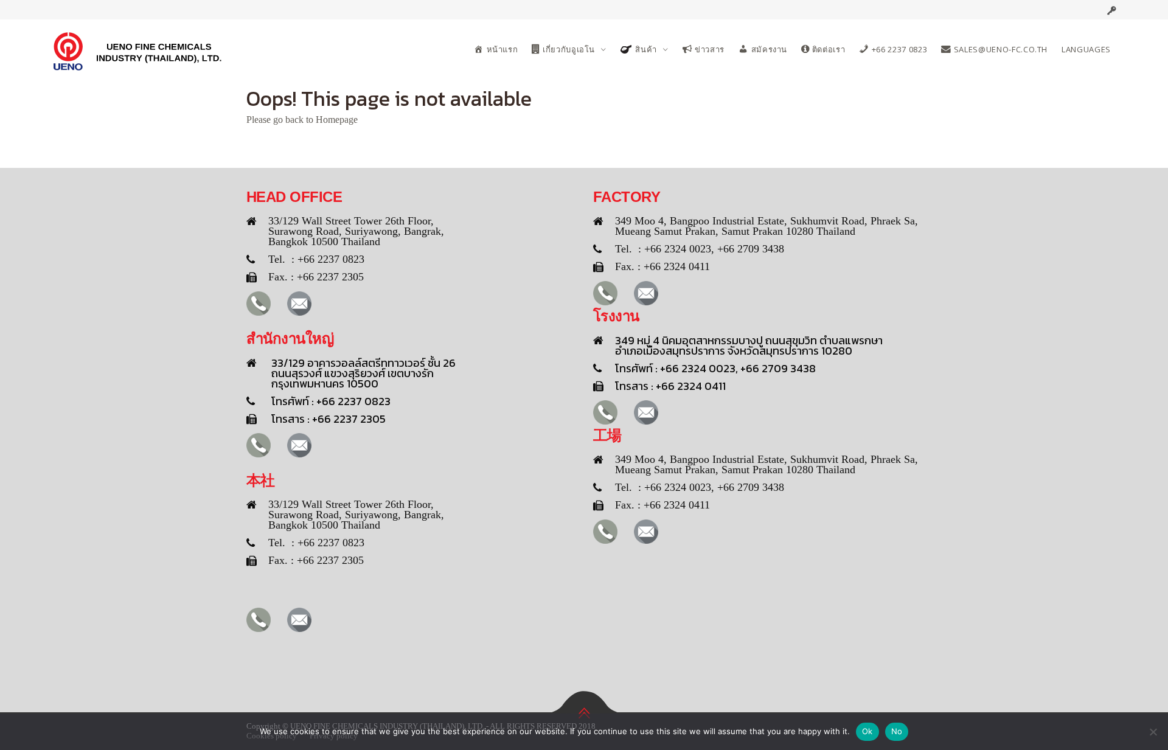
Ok (867, 731)
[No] (1153, 732)
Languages (1086, 49)
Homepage (337, 119)
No (897, 731)
